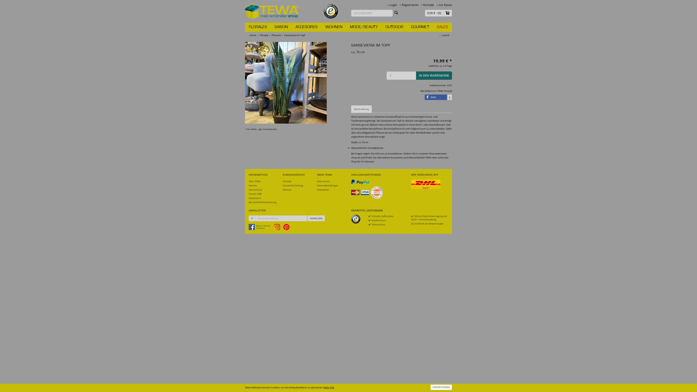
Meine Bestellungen (327, 185)
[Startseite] (272, 11)
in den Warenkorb (434, 75)
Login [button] (393, 5)
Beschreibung (361, 109)
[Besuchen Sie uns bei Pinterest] (286, 226)
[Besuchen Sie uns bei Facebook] (261, 226)
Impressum (255, 198)
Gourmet (420, 27)
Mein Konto (323, 181)
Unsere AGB (255, 193)
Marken (253, 185)
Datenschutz (255, 189)
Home (252, 35)
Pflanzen (276, 35)
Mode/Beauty (364, 27)
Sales (442, 27)
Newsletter (323, 189)
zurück (445, 35)
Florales (258, 27)
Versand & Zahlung (293, 185)
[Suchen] (396, 12)
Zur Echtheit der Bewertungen (427, 223)
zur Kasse (445, 5)
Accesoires (306, 27)
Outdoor (394, 27)
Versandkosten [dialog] (270, 129)
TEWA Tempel (444, 91)
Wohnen (333, 27)
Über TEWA (255, 181)
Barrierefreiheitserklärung (262, 202)
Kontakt (428, 5)
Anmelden (316, 218)
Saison (281, 27)
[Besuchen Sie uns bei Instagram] (278, 226)
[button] (448, 13)
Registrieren (410, 5)
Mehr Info (328, 387)
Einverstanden (441, 387)
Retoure (287, 189)
